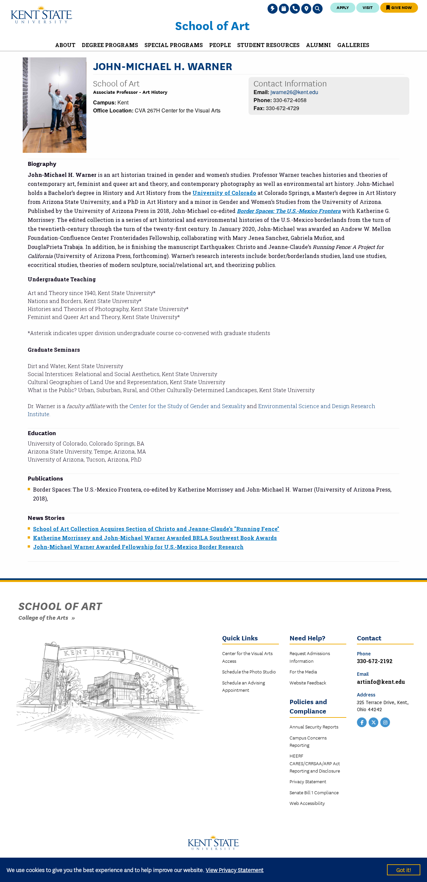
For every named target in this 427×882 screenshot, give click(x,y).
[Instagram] (385, 721)
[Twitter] (374, 721)
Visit (368, 7)
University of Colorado (224, 192)
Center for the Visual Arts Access (247, 656)
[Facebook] (362, 721)
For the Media (303, 671)
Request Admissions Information (310, 656)
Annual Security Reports (314, 726)
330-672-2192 (375, 660)
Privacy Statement (308, 781)
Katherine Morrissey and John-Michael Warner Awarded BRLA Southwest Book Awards (155, 537)
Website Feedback (308, 682)
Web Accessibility (307, 803)
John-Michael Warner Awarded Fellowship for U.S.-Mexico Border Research (138, 546)
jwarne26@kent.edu (294, 92)
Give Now (401, 7)
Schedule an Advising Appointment (243, 686)
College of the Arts (43, 617)
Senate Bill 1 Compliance (314, 792)
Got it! (403, 869)
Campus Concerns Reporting (308, 741)
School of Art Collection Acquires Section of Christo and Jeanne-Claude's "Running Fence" (156, 528)
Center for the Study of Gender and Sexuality (187, 405)
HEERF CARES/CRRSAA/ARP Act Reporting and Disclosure (315, 763)
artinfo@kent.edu (381, 681)
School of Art (212, 25)
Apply (343, 7)
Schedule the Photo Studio (249, 671)
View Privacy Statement (235, 869)
